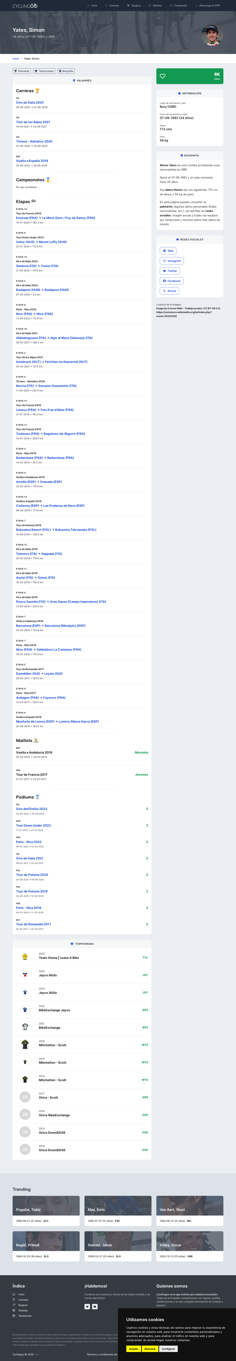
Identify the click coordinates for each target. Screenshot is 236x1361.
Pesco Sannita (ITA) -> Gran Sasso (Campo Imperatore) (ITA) (61, 601)
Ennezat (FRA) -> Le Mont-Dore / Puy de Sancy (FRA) (55, 218)
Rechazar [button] (150, 1348)
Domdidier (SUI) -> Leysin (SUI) (39, 673)
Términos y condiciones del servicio (106, 1354)
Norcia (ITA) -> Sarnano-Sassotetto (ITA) (46, 386)
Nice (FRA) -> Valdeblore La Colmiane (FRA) (48, 649)
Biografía (67, 71)
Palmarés (23, 71)
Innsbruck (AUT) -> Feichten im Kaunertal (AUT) (52, 362)
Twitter (172, 271)
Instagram (174, 261)
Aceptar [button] (133, 1348)
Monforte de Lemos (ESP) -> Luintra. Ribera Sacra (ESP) (57, 721)
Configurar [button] (168, 1348)
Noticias (23, 1310)
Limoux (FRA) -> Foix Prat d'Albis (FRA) (45, 410)
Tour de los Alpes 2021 (33, 122)
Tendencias (24, 1315)
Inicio (16, 58)
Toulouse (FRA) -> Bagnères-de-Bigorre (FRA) (50, 434)
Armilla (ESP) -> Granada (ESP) (39, 482)
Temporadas (46, 71)
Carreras (23, 1299)
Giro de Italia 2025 (30, 102)
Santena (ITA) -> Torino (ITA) (37, 266)
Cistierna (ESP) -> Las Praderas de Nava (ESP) (50, 505)
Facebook (174, 281)
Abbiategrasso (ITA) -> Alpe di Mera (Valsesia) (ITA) (54, 338)
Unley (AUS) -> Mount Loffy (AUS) (41, 242)
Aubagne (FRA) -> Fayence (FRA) (41, 697)
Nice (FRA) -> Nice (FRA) (34, 314)
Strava (171, 291)
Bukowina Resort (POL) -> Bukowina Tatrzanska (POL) (56, 529)
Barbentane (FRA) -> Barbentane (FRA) (45, 458)
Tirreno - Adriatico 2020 (34, 141)
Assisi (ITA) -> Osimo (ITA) (35, 577)
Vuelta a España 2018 (32, 161)
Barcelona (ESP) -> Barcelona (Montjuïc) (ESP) (51, 625)
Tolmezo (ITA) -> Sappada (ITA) (39, 554)
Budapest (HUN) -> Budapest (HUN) (42, 290)
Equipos (22, 1305)
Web (170, 251)
